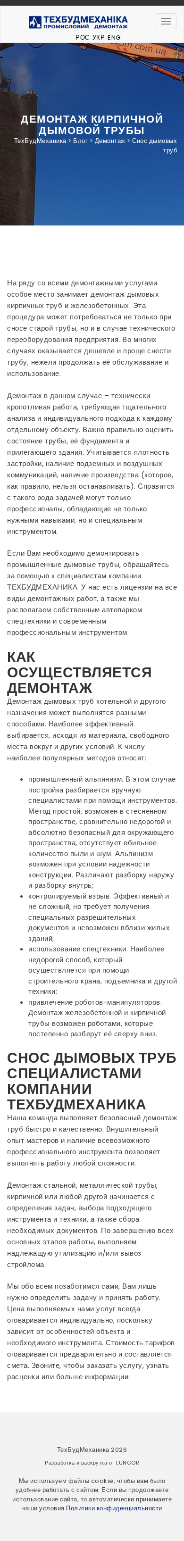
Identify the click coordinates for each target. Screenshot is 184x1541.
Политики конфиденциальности (114, 1508)
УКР (98, 37)
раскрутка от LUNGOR (110, 1462)
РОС (82, 37)
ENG (114, 37)
